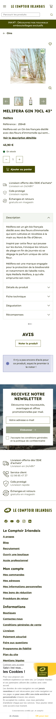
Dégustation (13, 305)
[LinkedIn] (30, 521)
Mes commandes (13, 574)
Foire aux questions (15, 642)
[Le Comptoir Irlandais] (28, 6)
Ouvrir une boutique (16, 554)
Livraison (8, 630)
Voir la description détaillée (19, 137)
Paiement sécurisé (14, 636)
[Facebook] (6, 521)
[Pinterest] (18, 521)
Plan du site (10, 654)
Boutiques (9, 613)
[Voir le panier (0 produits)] (51, 6)
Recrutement (11, 548)
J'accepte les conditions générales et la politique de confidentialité (28, 439)
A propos (8, 536)
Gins (9, 33)
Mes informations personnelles (22, 586)
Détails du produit (17, 287)
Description (13, 217)
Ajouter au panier (21, 169)
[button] (6, 159)
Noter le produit (28, 343)
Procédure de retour (15, 598)
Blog (6, 542)
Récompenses (14, 314)
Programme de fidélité (17, 648)
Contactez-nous (13, 618)
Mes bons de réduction (17, 592)
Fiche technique (16, 296)
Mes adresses (11, 580)
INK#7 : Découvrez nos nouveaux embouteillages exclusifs (28, 24)
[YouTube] (12, 521)
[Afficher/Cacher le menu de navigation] (4, 6)
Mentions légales (13, 660)
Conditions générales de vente (22, 624)
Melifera (8, 117)
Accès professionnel (15, 560)
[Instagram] (24, 521)
